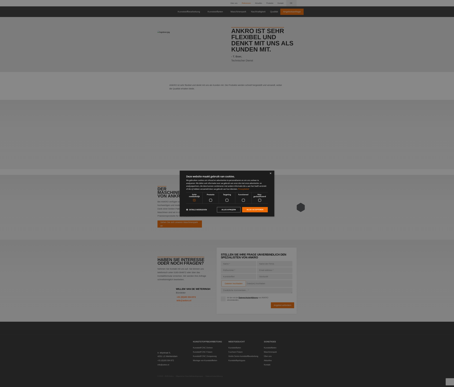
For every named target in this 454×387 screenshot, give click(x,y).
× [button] (270, 173)
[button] (196, 209)
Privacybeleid (243, 189)
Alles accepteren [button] (255, 209)
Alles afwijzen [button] (229, 209)
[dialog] (227, 193)
